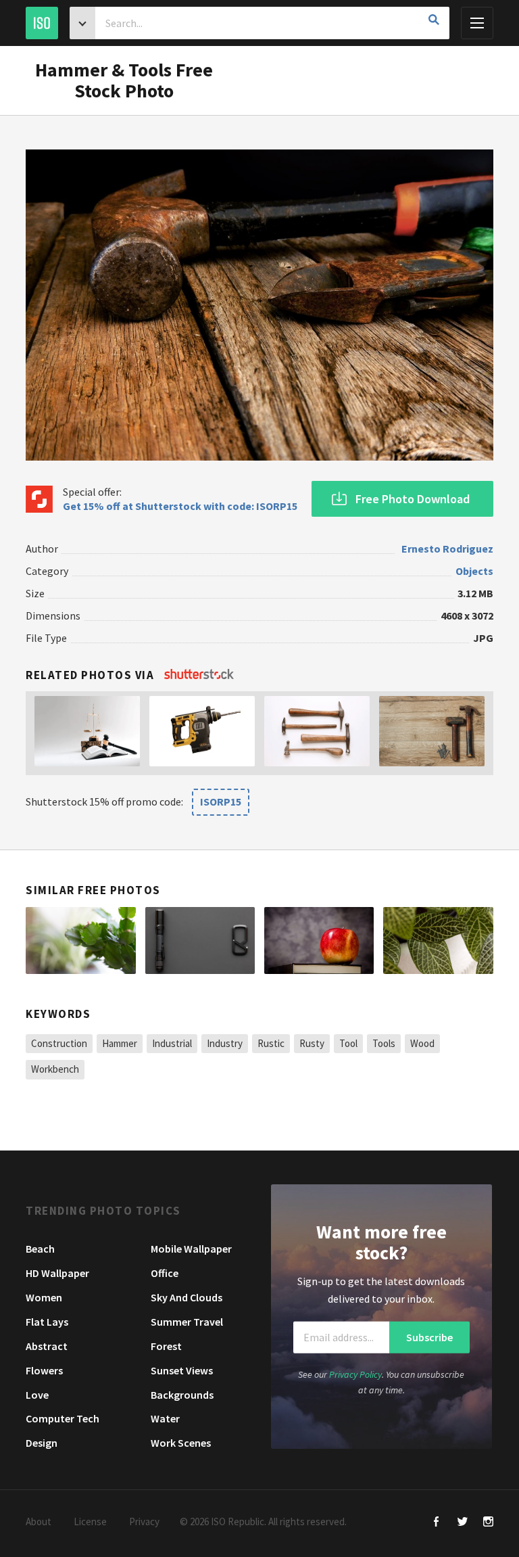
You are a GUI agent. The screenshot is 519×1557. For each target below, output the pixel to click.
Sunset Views (182, 1370)
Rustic (271, 1043)
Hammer (119, 1043)
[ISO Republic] (42, 23)
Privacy (144, 1521)
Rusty (311, 1043)
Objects (474, 571)
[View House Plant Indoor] (438, 941)
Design (41, 1442)
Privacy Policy (355, 1374)
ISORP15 (220, 801)
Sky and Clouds (186, 1297)
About (38, 1521)
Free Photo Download (412, 499)
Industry (225, 1043)
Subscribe (429, 1337)
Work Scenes (181, 1442)
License (90, 1521)
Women (44, 1297)
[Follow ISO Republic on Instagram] (488, 1522)
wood (422, 1043)
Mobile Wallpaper (191, 1248)
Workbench (55, 1069)
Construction (59, 1043)
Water (165, 1418)
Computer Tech (62, 1418)
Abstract (47, 1346)
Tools (383, 1043)
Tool (348, 1043)
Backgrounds (182, 1394)
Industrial (172, 1043)
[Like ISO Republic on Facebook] (437, 1522)
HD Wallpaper (57, 1273)
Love (37, 1394)
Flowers (44, 1370)
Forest (166, 1346)
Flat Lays (47, 1321)
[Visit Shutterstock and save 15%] (199, 675)
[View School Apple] (319, 941)
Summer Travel (187, 1321)
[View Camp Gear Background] (200, 941)
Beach (40, 1248)
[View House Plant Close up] (80, 941)
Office (164, 1273)
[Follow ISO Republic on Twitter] (463, 1522)
